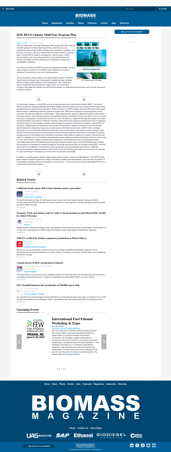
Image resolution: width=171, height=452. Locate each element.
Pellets (27, 294)
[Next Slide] (103, 341)
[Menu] (3, 9)
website (40, 164)
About (72, 428)
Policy (32, 197)
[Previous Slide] (19, 341)
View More (76, 354)
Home (45, 23)
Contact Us (82, 428)
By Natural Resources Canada (38, 266)
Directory (124, 23)
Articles (70, 23)
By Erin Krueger (31, 192)
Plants (81, 23)
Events (104, 23)
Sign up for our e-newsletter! (132, 32)
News (54, 384)
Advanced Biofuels (31, 247)
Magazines (57, 23)
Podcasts (92, 23)
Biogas (26, 224)
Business (38, 197)
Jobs (113, 23)
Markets (34, 294)
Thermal (41, 294)
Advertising (96, 428)
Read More (21, 207)
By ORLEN (28, 241)
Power (26, 197)
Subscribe (111, 384)
